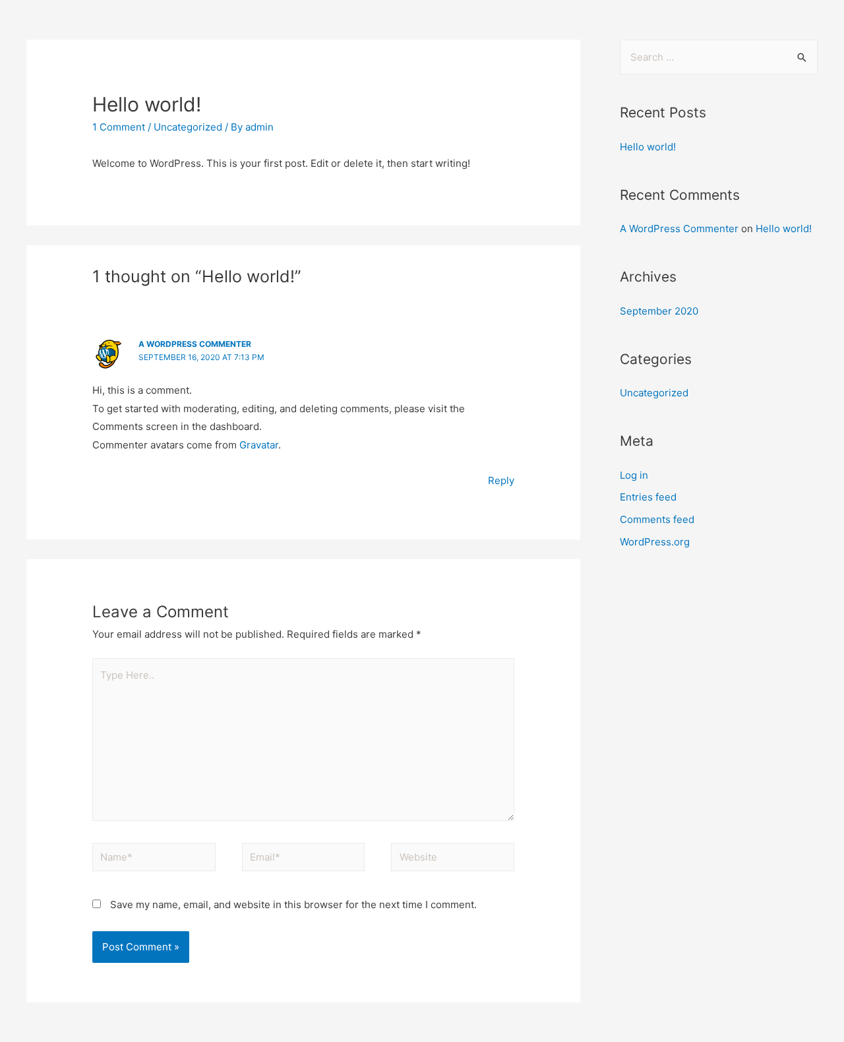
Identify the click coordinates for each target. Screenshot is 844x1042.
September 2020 (659, 311)
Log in (634, 475)
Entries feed (648, 497)
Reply (501, 480)
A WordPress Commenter (194, 344)
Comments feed (657, 519)
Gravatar (258, 445)
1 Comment (118, 127)
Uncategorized (188, 127)
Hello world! (648, 146)
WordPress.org (655, 542)
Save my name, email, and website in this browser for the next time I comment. (293, 904)
